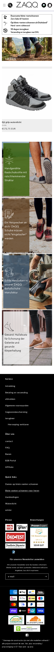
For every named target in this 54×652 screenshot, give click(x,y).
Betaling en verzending (16, 392)
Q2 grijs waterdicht (11, 122)
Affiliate (9, 467)
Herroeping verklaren (18, 424)
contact (9, 441)
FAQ (7, 447)
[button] (10, 5)
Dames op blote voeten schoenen (21, 484)
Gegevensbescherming (16, 412)
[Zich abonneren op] (46, 576)
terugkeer (10, 418)
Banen (8, 454)
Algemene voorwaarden (17, 405)
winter (8, 510)
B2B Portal (10, 460)
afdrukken (10, 399)
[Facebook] (27, 636)
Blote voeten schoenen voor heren (22, 490)
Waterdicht (11, 503)
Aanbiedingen (12, 497)
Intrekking (10, 386)
